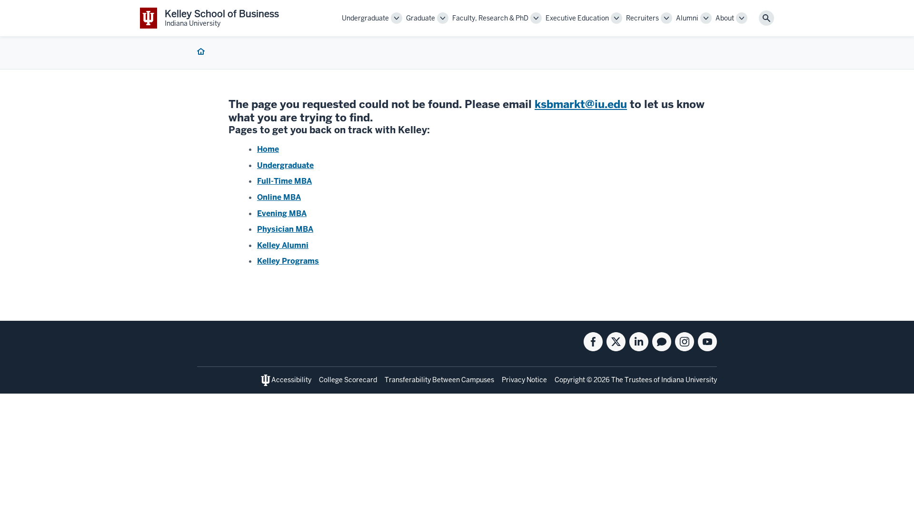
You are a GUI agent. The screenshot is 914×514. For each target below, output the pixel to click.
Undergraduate (285, 165)
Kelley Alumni (282, 245)
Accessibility (291, 380)
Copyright (570, 380)
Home (268, 149)
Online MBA (279, 197)
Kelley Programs (288, 261)
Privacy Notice (524, 380)
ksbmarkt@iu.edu (581, 104)
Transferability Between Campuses (439, 380)
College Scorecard (348, 380)
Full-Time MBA (284, 181)
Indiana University (689, 380)
